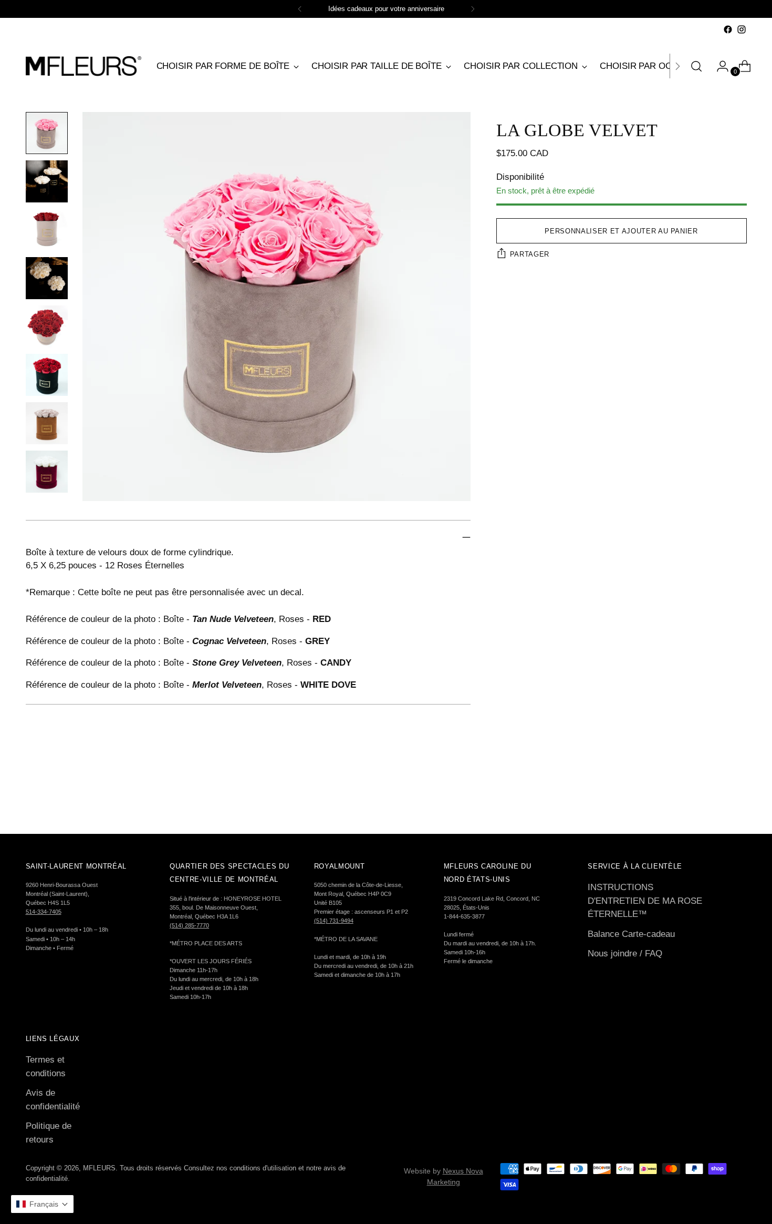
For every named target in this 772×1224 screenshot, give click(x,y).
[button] (42, 1204)
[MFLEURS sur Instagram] (741, 29)
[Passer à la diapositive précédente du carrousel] (714, 798)
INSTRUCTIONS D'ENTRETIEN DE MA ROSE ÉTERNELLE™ (645, 900)
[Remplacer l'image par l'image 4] (47, 278)
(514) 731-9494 (333, 920)
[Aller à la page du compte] (718, 66)
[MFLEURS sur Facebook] (728, 29)
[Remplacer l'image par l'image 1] (47, 133)
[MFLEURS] (83, 66)
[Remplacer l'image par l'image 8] (47, 472)
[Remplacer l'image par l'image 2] (47, 181)
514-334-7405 (43, 912)
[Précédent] (299, 9)
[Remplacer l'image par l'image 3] (47, 230)
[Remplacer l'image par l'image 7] (47, 423)
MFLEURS (99, 1168)
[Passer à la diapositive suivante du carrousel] (738, 797)
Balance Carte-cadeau (631, 934)
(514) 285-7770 (189, 925)
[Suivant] (472, 9)
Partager (529, 254)
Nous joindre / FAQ (625, 953)
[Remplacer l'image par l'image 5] (47, 326)
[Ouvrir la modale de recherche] (696, 66)
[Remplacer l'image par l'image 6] (47, 375)
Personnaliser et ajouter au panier (621, 231)
